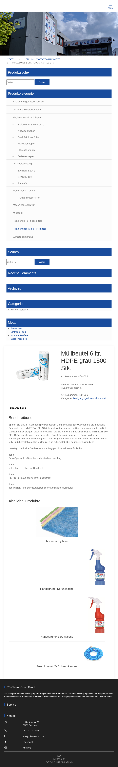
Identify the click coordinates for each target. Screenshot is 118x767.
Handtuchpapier (26, 143)
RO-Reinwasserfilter (29, 197)
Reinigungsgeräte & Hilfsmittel (43, 59)
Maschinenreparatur (24, 204)
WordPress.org (19, 338)
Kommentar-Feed (20, 335)
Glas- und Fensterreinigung (27, 109)
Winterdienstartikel (23, 236)
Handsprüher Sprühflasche (57, 588)
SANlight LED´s (26, 170)
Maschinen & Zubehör (24, 190)
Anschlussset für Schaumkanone (56, 666)
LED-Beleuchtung (22, 163)
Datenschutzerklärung (59, 762)
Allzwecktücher (26, 130)
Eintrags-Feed (18, 331)
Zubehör (22, 183)
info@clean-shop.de (33, 736)
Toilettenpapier (26, 156)
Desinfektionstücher (29, 137)
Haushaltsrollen (26, 149)
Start (10, 59)
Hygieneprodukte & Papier (27, 117)
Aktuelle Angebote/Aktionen (28, 101)
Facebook (28, 742)
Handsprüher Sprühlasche (57, 636)
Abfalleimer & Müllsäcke (31, 124)
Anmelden (16, 328)
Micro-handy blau (57, 541)
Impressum (59, 759)
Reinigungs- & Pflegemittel (27, 220)
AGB (59, 756)
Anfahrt (27, 747)
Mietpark (18, 212)
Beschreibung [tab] (18, 407)
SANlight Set (25, 177)
